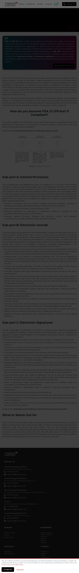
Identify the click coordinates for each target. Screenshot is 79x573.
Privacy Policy (6, 565)
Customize (20, 569)
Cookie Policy (18, 565)
